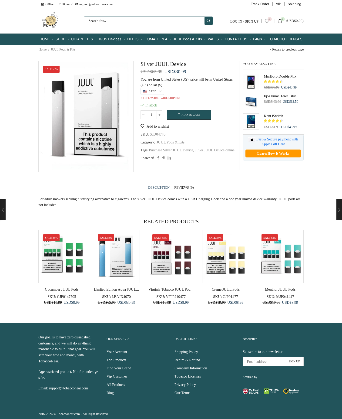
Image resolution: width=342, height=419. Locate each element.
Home (43, 49)
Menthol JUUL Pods (280, 289)
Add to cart (190, 114)
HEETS (133, 39)
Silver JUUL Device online (214, 150)
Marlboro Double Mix (280, 76)
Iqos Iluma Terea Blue (280, 96)
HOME (45, 39)
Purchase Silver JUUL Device (171, 150)
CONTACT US (236, 39)
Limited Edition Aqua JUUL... (116, 289)
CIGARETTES (82, 39)
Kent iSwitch (273, 116)
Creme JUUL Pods (226, 289)
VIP (278, 4)
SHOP (60, 39)
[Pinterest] (163, 158)
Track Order (260, 4)
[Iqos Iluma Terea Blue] (251, 102)
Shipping (294, 4)
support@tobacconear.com (68, 388)
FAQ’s (257, 39)
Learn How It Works (273, 153)
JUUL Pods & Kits (187, 39)
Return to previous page (288, 49)
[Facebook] (158, 158)
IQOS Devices (110, 39)
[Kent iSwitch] (251, 121)
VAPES (213, 39)
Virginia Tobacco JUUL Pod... (170, 289)
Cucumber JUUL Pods (61, 289)
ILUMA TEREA (155, 39)
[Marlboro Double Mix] (251, 82)
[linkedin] (168, 158)
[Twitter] (152, 158)
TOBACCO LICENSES (285, 39)
